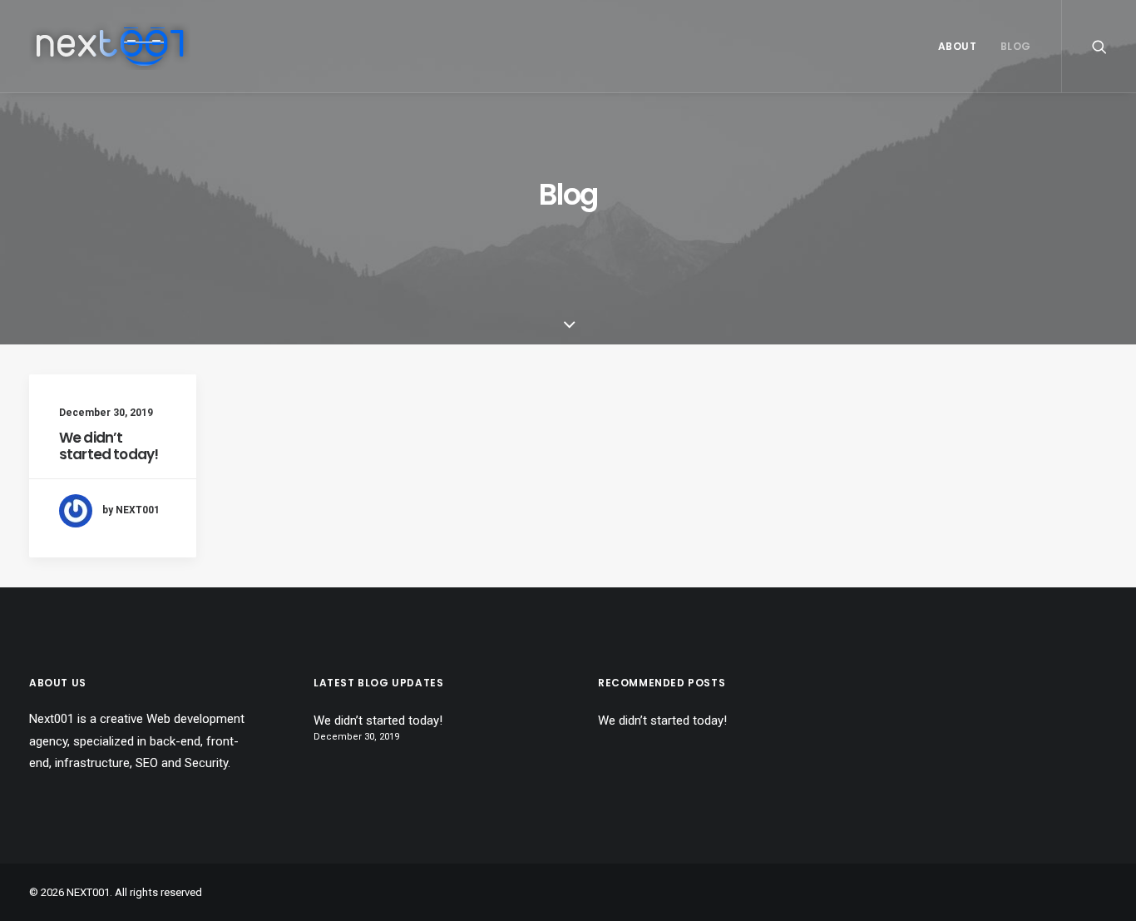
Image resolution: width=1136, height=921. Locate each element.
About (957, 46)
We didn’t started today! (108, 446)
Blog (1015, 46)
